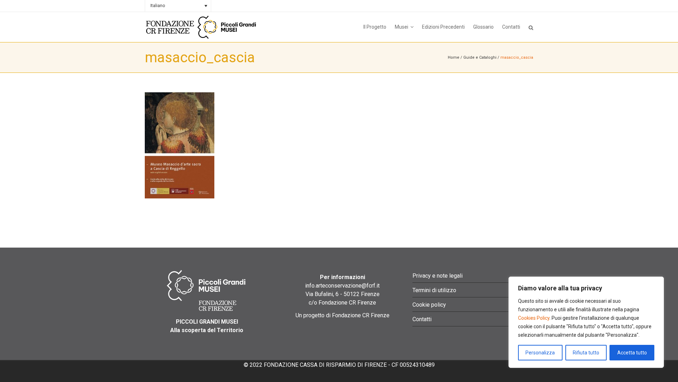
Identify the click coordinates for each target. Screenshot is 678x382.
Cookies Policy (533, 318)
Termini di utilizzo (434, 290)
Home (453, 57)
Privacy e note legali (437, 275)
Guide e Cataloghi (479, 57)
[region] (586, 322)
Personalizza (540, 352)
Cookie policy (429, 304)
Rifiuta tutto (586, 352)
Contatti (422, 319)
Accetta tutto (632, 352)
